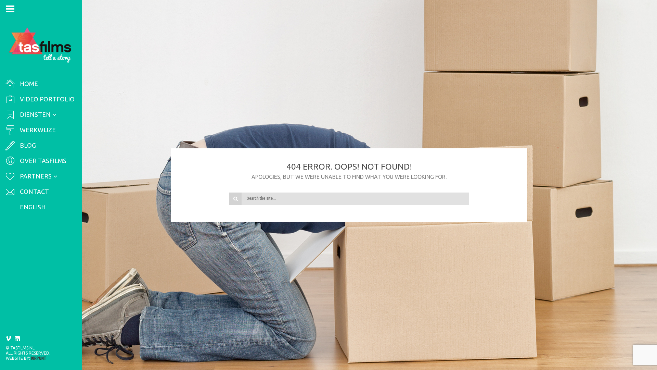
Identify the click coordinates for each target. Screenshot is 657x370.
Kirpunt (38, 358)
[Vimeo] (8, 339)
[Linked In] (17, 339)
